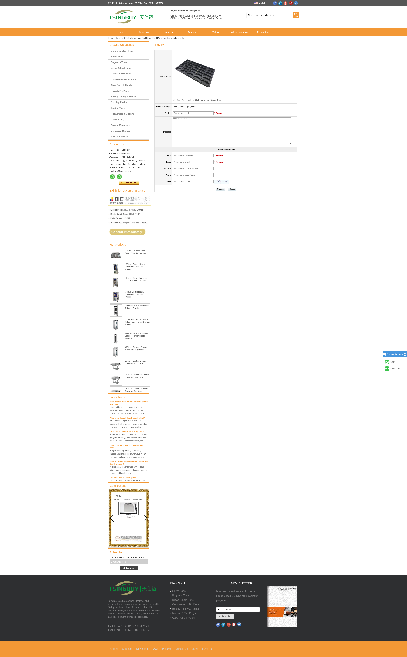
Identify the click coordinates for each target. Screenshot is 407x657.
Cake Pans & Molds (121, 85)
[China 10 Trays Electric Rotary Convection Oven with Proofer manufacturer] (116, 269)
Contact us (263, 32)
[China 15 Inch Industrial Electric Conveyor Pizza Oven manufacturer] (116, 366)
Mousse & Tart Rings (184, 613)
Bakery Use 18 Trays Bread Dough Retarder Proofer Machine (136, 336)
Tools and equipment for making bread (127, 427)
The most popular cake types (123, 473)
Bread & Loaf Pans (121, 68)
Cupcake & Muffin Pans (125, 38)
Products (168, 32)
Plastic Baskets (119, 136)
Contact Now (129, 183)
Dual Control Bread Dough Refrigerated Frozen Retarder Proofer (137, 322)
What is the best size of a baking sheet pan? (127, 442)
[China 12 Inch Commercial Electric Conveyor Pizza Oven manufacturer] (116, 380)
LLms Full (207, 648)
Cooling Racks (119, 102)
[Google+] (286, 3)
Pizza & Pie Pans (120, 91)
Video (215, 32)
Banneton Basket (120, 131)
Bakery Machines (120, 125)
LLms (195, 648)
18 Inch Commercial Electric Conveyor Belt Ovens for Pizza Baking (137, 391)
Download (142, 648)
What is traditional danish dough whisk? (127, 413)
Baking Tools (118, 108)
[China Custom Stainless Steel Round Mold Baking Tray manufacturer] (116, 255)
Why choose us (239, 32)
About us (144, 32)
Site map (127, 648)
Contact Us (181, 648)
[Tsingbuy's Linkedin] (280, 3)
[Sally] (119, 176)
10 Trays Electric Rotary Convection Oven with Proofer (135, 266)
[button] (146, 518)
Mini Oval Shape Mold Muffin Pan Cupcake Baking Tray (197, 100)
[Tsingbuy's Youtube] (291, 3)
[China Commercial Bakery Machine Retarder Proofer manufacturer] (116, 310)
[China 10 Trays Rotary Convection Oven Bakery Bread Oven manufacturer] (116, 283)
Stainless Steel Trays (122, 51)
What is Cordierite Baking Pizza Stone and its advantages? (129, 458)
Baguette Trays (119, 62)
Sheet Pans (117, 56)
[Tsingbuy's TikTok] (296, 3)
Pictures (166, 648)
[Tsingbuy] (131, 24)
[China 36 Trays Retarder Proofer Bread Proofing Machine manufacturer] (116, 352)
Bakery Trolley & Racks (123, 96)
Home (120, 32)
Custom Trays (118, 119)
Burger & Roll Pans (121, 73)
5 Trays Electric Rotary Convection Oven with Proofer (134, 294)
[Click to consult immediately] (129, 238)
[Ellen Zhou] (112, 176)
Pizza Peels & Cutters (122, 113)
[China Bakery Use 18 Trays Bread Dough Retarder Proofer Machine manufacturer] (116, 338)
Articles (191, 32)
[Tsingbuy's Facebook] (275, 3)
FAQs (155, 648)
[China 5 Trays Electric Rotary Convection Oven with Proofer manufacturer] (116, 297)
